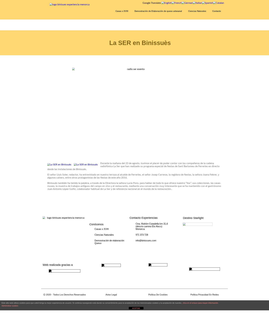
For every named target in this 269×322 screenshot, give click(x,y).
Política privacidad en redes (204, 294)
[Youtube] (164, 246)
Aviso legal (111, 294)
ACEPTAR (136, 308)
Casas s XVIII (122, 11)
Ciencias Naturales (197, 11)
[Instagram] (141, 246)
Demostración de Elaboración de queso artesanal (158, 11)
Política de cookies (158, 294)
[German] (187, 3)
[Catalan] (218, 3)
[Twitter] (157, 246)
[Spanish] (207, 3)
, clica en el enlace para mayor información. (200, 303)
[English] (166, 3)
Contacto (216, 11)
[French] (177, 3)
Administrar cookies (10, 306)
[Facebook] (149, 246)
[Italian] (197, 3)
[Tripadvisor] (133, 246)
